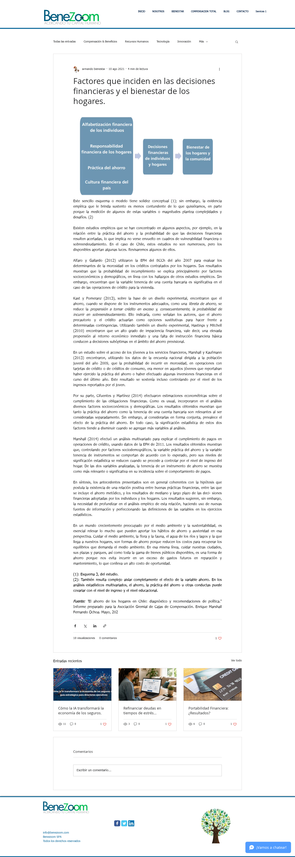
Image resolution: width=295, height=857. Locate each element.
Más (201, 41)
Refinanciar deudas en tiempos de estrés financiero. (142, 710)
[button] (177, 11)
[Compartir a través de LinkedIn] (95, 626)
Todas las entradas (64, 41)
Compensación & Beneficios (100, 41)
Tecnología (163, 41)
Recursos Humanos (137, 41)
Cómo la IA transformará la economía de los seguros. (81, 710)
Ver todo (236, 660)
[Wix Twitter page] (124, 823)
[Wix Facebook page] (117, 823)
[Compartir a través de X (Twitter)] (85, 626)
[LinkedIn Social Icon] (131, 823)
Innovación (184, 41)
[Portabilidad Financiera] (213, 684)
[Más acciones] (219, 69)
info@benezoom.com (56, 832)
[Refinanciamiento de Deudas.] (148, 684)
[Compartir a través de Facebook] (75, 626)
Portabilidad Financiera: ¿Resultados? (208, 710)
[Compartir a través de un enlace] (105, 626)
